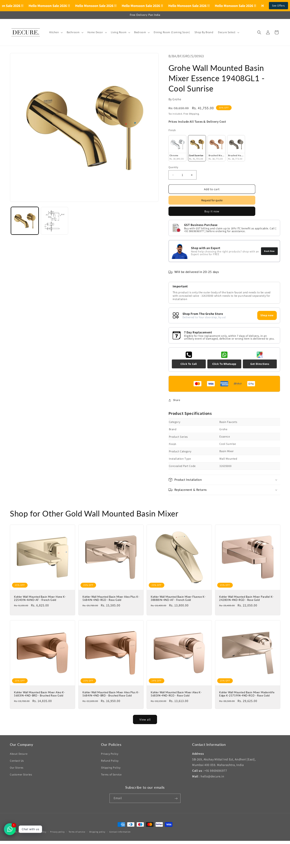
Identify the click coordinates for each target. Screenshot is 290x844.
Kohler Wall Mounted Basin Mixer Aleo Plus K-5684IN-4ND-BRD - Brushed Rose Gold (110, 694)
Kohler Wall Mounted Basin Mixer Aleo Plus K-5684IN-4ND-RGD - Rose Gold (110, 598)
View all (145, 719)
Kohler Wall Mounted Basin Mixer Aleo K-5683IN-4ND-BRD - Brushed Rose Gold (39, 694)
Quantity (173, 167)
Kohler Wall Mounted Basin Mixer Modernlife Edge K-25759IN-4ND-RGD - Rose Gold (246, 694)
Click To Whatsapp (224, 364)
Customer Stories (21, 774)
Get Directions (259, 364)
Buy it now (211, 211)
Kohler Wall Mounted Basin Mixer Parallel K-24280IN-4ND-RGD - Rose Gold (246, 598)
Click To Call (189, 364)
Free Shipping (191, 113)
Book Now (269, 251)
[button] (55, 32)
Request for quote (212, 200)
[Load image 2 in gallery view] (54, 221)
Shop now (267, 315)
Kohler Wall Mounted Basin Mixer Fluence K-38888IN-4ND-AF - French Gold (178, 598)
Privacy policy (57, 831)
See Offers (278, 5)
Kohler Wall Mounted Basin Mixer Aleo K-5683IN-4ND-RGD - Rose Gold (176, 694)
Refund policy (39, 831)
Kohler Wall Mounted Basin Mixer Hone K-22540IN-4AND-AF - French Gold (40, 598)
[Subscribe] (176, 798)
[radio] (177, 148)
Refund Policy (110, 760)
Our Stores (16, 767)
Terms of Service (111, 774)
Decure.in (23, 831)
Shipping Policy (111, 767)
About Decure (18, 753)
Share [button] (176, 400)
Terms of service (77, 831)
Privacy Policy (109, 753)
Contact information (120, 831)
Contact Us (17, 760)
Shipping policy (97, 831)
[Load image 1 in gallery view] (25, 221)
